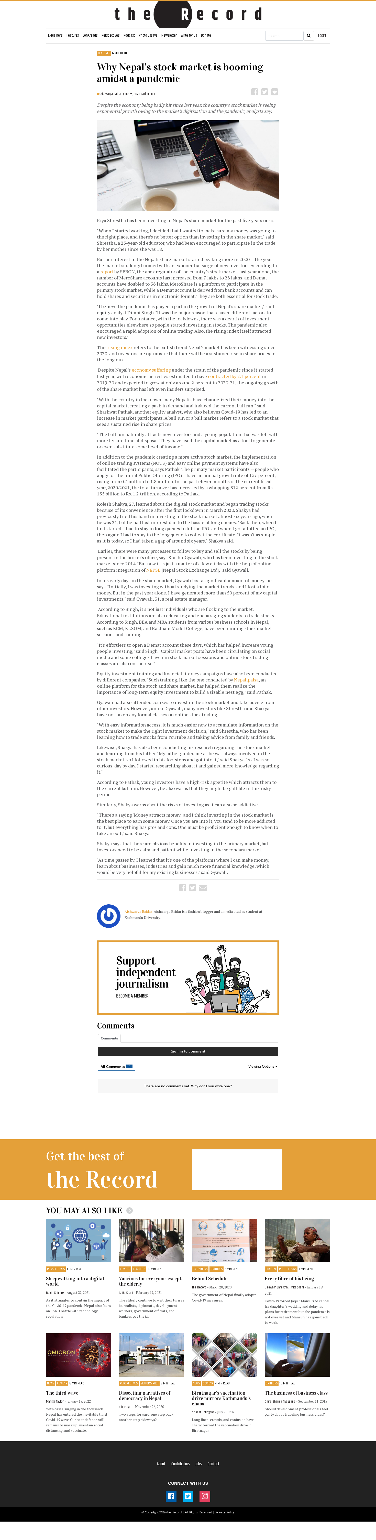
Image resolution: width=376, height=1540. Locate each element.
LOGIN (322, 35)
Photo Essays (148, 35)
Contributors (180, 1464)
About (161, 1464)
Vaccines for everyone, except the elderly (150, 1281)
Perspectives (110, 35)
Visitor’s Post (150, 1383)
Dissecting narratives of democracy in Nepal (144, 1395)
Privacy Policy (225, 1512)
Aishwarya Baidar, (112, 94)
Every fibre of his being (289, 1279)
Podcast (129, 35)
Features (73, 35)
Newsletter (169, 35)
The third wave (62, 1393)
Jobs (199, 1464)
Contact (213, 1464)
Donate (206, 35)
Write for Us (189, 35)
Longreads (90, 35)
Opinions (272, 1383)
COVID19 (125, 1269)
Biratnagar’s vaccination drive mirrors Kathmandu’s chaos (221, 1398)
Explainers (55, 35)
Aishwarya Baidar (139, 911)
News (50, 1383)
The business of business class (296, 1393)
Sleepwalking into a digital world (75, 1281)
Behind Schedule (209, 1279)
